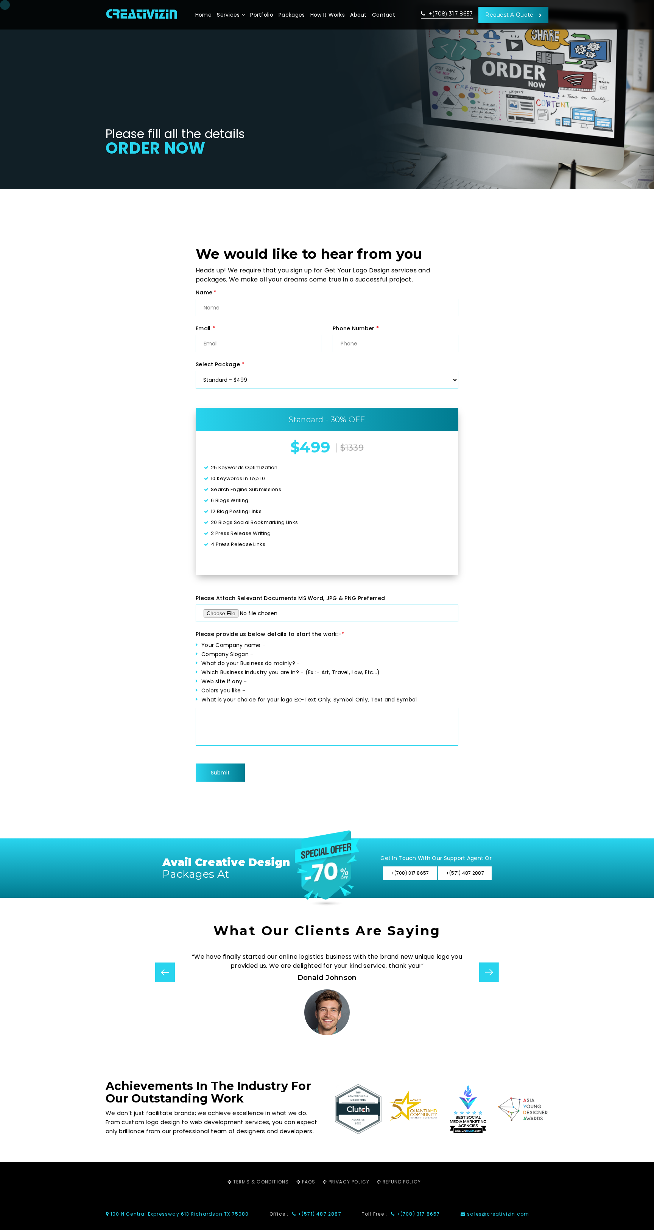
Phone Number (356, 328)
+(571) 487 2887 (318, 1214)
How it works (327, 15)
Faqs (309, 1182)
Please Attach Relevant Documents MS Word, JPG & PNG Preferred (290, 598)
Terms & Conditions (261, 1182)
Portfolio (261, 15)
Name (206, 292)
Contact (383, 15)
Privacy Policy (349, 1182)
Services (229, 15)
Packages (292, 15)
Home (203, 15)
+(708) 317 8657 (450, 14)
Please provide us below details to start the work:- (270, 634)
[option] (327, 993)
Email (205, 328)
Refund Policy (402, 1182)
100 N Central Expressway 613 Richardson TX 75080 (179, 1214)
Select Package (220, 364)
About (358, 15)
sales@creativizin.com (497, 1214)
